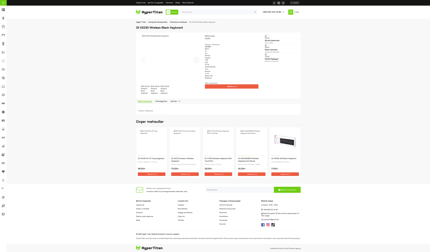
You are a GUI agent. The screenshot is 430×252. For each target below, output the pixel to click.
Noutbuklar (223, 220)
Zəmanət (169, 2)
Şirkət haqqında (143, 201)
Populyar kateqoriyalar (230, 201)
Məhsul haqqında (145, 101)
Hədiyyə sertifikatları (185, 213)
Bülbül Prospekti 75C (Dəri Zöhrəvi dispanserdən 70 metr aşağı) (280, 215)
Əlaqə (177, 2)
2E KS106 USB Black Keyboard (283, 158)
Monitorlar (223, 213)
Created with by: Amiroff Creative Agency (285, 248)
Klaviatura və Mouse (178, 22)
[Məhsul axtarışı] (255, 12)
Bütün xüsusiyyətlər (211, 83)
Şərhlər (175, 101)
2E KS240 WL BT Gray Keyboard (151, 158)
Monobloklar (223, 216)
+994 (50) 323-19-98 (271, 12)
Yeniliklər (181, 220)
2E (206, 51)
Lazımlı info (183, 201)
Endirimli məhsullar (225, 205)
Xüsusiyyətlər (161, 101)
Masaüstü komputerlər (227, 209)
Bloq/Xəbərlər (188, 2)
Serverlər (222, 224)
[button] (144, 60)
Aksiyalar (181, 205)
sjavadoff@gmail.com (271, 220)
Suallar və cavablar (142, 209)
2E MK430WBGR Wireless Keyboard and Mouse (248, 159)
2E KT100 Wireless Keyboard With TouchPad (218, 159)
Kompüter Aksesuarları (158, 22)
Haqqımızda (141, 2)
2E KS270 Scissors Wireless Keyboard (182, 159)
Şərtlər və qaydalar (155, 2)
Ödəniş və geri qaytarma (144, 216)
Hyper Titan (141, 22)
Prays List (181, 216)
